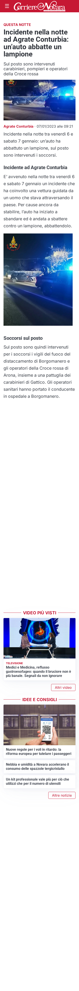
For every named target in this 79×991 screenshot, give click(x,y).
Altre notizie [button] (62, 795)
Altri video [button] (63, 687)
